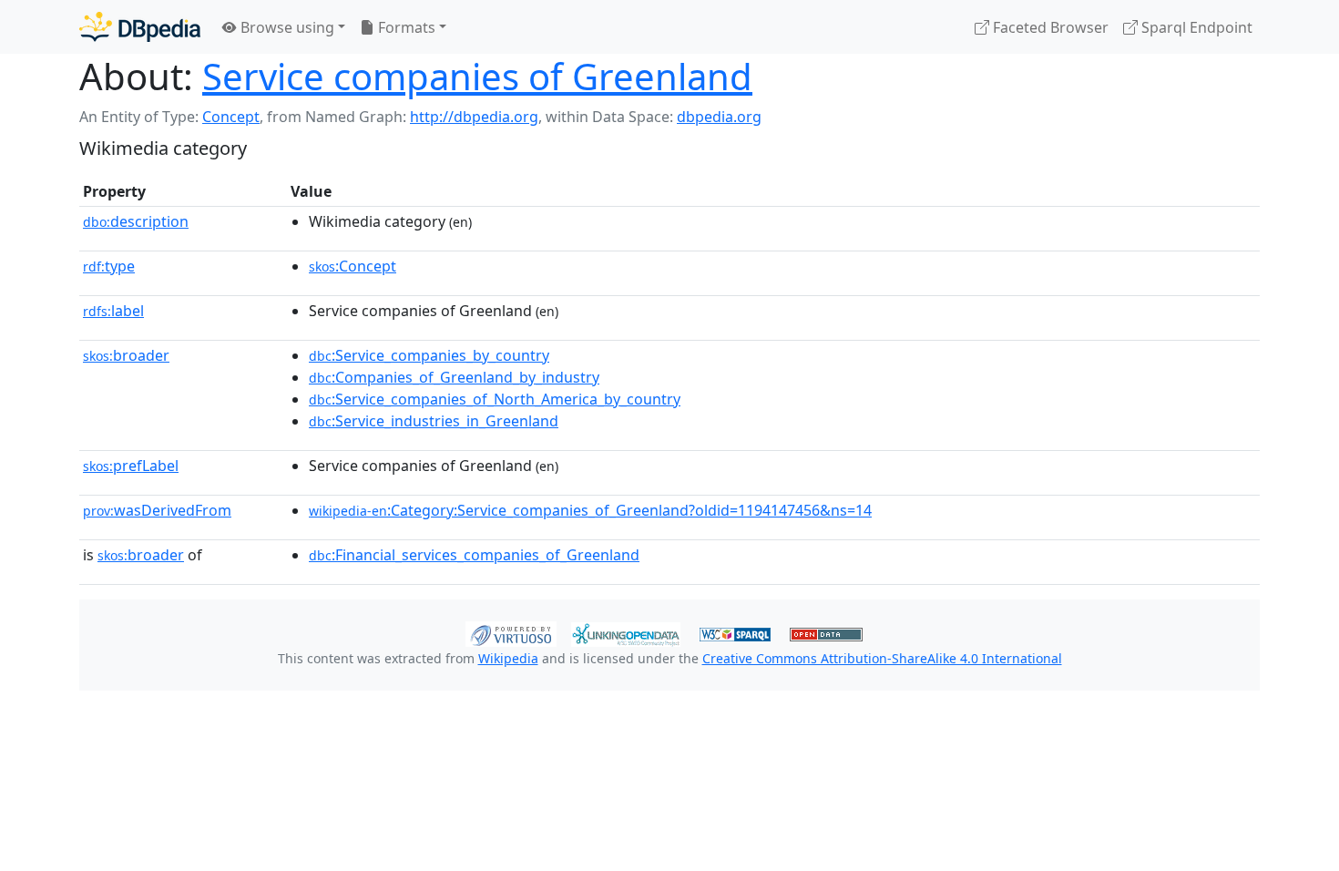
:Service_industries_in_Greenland (433, 421)
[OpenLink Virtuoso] (511, 632)
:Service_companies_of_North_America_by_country (494, 399)
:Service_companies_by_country (429, 355)
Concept (231, 117)
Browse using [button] (285, 27)
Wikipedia (508, 658)
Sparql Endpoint (1195, 27)
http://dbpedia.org (474, 117)
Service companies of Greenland (477, 76)
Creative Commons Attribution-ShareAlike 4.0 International (882, 658)
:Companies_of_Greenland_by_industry (454, 377)
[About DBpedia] (139, 26)
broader (126, 355)
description (136, 221)
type (109, 266)
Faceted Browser (1049, 27)
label (113, 311)
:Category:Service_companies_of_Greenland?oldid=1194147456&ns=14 (590, 510)
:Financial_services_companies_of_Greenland (474, 555)
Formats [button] (404, 27)
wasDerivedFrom (157, 510)
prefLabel (131, 466)
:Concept (352, 266)
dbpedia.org (719, 117)
